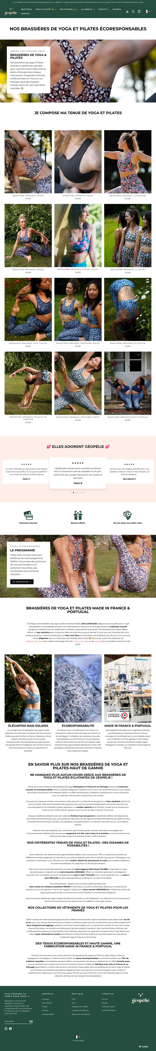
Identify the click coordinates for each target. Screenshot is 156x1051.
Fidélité (102, 9)
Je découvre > (22, 582)
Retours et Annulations (81, 1014)
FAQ (73, 999)
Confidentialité (48, 1014)
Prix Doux (26, 9)
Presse (44, 1007)
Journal (117, 9)
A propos (45, 999)
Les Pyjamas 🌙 (68, 9)
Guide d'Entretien (109, 1010)
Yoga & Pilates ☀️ (45, 9)
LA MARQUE (87, 9)
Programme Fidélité (80, 1007)
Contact (25, 14)
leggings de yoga (34, 641)
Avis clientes (47, 1003)
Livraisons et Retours (80, 1010)
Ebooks (104, 1003)
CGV (73, 1003)
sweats (97, 641)
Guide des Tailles (108, 1007)
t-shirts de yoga (80, 641)
